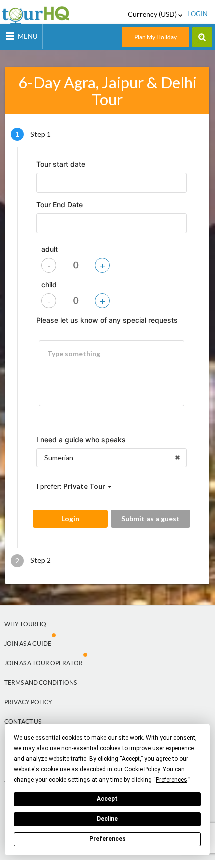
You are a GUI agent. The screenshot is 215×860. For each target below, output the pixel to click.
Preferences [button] (172, 779)
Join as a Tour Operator (43, 663)
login (198, 14)
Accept (107, 798)
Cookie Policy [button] (142, 769)
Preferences (108, 838)
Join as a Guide (28, 643)
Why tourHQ (25, 624)
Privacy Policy (28, 702)
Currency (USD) (153, 14)
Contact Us (23, 721)
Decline (107, 818)
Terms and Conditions (40, 682)
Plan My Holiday (155, 37)
